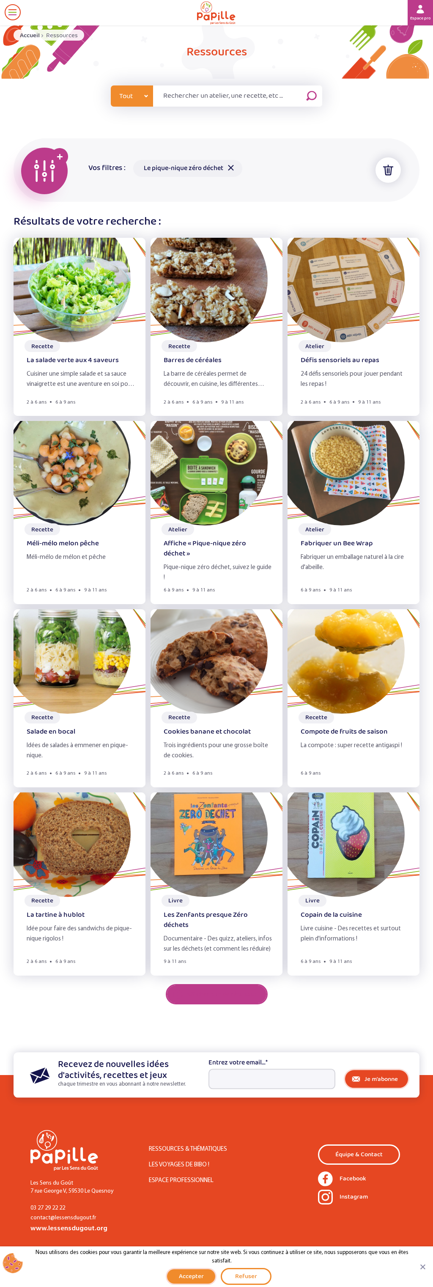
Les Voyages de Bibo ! (179, 1165)
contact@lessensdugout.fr (63, 1218)
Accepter (191, 1276)
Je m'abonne (381, 1079)
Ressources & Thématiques (188, 1149)
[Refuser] (422, 1266)
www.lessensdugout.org (68, 1228)
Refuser (246, 1276)
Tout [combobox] (126, 96)
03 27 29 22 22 (47, 1208)
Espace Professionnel (181, 1180)
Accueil (30, 35)
